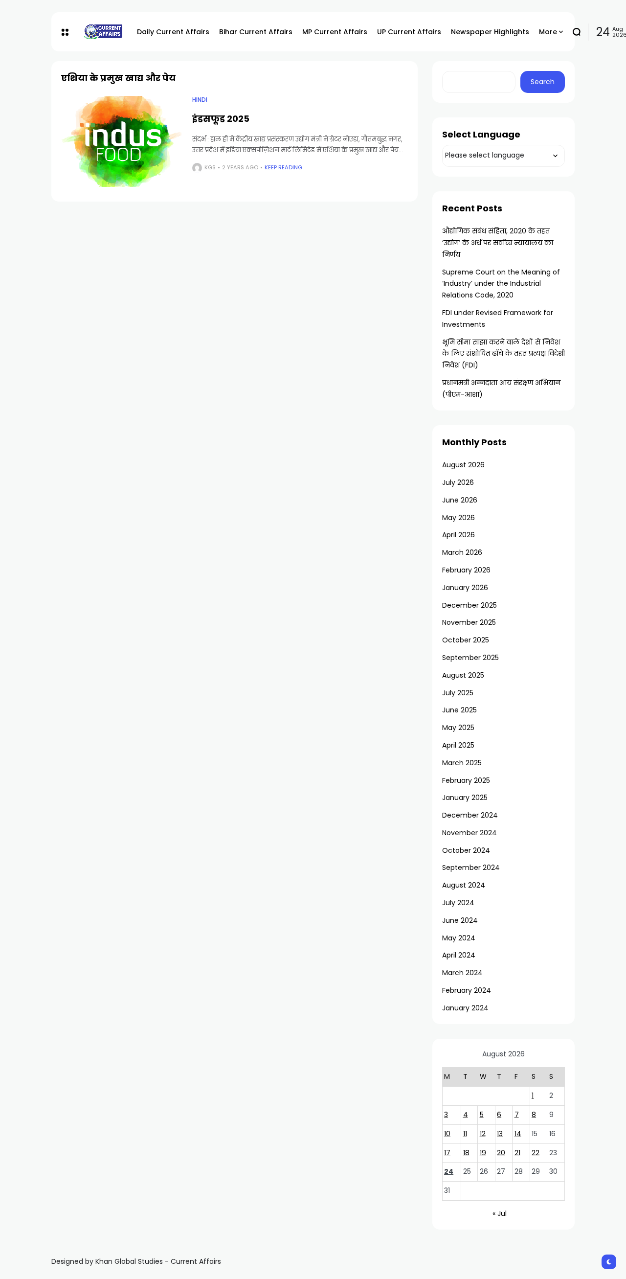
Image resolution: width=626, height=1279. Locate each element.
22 (535, 1153)
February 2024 (466, 990)
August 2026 (463, 465)
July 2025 (457, 693)
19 (483, 1153)
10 (447, 1134)
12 (483, 1134)
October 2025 (465, 640)
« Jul (499, 1213)
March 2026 (462, 552)
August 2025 (463, 675)
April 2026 (458, 535)
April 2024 (458, 955)
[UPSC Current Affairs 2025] (102, 31)
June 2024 (460, 920)
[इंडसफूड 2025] (121, 141)
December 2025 (469, 605)
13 (500, 1134)
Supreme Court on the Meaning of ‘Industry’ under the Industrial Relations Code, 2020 (501, 283)
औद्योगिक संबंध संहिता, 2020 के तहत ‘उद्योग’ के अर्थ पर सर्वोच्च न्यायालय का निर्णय (497, 242)
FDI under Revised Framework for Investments (497, 318)
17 (447, 1153)
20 (501, 1153)
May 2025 (458, 727)
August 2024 (463, 885)
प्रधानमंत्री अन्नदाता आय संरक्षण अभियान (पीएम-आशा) (501, 388)
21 (517, 1153)
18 (466, 1153)
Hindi (199, 100)
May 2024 (458, 938)
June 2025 (459, 710)
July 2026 (458, 482)
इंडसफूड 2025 (220, 119)
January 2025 (465, 797)
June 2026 (459, 500)
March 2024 (462, 973)
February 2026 (466, 570)
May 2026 (458, 518)
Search (543, 82)
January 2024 (465, 1008)
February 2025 (466, 780)
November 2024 (469, 833)
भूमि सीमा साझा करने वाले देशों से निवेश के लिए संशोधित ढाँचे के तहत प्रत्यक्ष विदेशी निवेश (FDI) (503, 353)
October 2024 (466, 850)
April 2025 (458, 745)
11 (465, 1134)
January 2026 (465, 588)
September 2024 (471, 867)
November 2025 (469, 622)
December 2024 (470, 815)
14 (517, 1134)
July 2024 (458, 903)
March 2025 (462, 763)
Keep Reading (283, 167)
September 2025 (470, 657)
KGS (210, 167)
